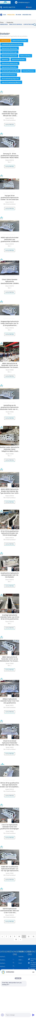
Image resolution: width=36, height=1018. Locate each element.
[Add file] (2, 1015)
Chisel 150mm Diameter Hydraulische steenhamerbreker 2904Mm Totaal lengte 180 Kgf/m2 (10, 282)
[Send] (33, 1015)
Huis (4, 14)
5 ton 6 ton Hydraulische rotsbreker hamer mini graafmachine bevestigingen (9, 827)
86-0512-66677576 (9, 7)
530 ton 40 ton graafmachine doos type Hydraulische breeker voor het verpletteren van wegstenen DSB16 (9, 786)
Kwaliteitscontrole (15, 24)
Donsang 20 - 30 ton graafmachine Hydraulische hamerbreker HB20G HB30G (10, 155)
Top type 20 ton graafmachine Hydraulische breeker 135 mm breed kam (10, 197)
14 (16, 939)
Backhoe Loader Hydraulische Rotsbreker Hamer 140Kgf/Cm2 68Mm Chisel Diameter (9, 450)
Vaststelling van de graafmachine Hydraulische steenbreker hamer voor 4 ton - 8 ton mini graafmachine (9, 408)
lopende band (22, 956)
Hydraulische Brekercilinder (10, 63)
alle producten (5, 40)
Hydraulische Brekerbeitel (9, 56)
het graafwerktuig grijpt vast (10, 78)
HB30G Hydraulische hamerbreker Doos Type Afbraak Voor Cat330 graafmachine (9, 114)
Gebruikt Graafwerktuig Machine (11, 82)
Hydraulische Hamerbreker (9, 48)
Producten (10, 14)
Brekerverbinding (25, 56)
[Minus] (33, 972)
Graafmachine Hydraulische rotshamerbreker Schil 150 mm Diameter (10, 575)
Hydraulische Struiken (18, 59)
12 (28, 936)
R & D (20, 963)
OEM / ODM (22, 960)
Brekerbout (5, 59)
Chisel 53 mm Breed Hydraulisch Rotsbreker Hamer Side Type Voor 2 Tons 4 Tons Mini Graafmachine (9, 744)
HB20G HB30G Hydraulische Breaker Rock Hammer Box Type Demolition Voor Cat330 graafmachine (9, 492)
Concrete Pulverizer (28, 71)
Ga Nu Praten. (4, 34)
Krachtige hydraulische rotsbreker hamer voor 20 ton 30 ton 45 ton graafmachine (9, 617)
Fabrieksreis (4, 24)
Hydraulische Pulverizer (9, 75)
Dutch (30, 7)
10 (19, 936)
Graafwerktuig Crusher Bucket (10, 71)
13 (33, 936)
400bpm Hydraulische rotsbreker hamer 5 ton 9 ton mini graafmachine (9, 701)
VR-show (18, 14)
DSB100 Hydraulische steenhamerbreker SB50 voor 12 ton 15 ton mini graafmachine (9, 911)
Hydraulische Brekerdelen (9, 67)
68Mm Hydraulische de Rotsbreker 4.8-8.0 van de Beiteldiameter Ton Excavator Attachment (9, 366)
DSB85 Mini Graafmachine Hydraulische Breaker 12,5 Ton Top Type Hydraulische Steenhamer (9, 869)
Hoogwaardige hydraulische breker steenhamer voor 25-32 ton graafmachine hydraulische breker (10, 324)
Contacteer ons (28, 24)
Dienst (15, 966)
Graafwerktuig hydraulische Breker (12, 44)
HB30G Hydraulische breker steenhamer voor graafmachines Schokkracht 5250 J (10, 240)
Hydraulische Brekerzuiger (9, 52)
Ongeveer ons (26, 14)
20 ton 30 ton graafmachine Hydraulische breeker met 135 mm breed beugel (10, 533)
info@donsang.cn (24, 2)
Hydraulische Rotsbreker (19, 40)
